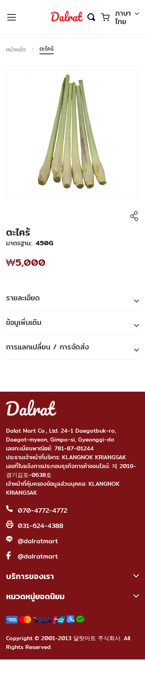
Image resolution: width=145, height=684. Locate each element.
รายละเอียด (23, 298)
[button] (127, 17)
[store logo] (67, 17)
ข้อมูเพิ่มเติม (23, 322)
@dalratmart (38, 541)
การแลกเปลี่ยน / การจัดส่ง (47, 347)
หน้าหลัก (16, 49)
